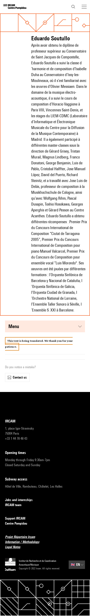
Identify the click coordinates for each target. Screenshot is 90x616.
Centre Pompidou (16, 523)
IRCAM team (13, 505)
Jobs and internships (19, 500)
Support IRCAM (15, 518)
